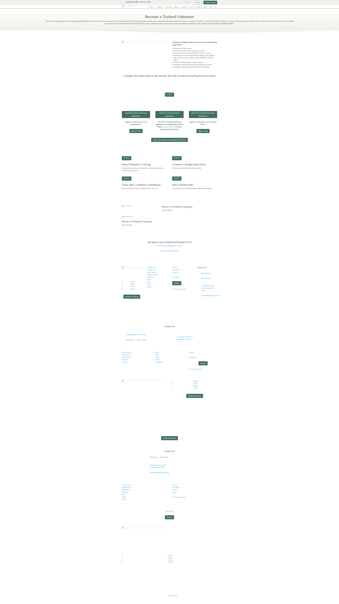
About (198, 7)
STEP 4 (127, 178)
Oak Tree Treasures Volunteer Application (203, 114)
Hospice (151, 7)
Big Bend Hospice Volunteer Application (136, 114)
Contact (211, 7)
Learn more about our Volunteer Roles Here (169, 140)
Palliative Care (151, 270)
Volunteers (176, 7)
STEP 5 (177, 178)
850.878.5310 (153, 457)
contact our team (169, 127)
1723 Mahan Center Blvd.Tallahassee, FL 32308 (208, 288)
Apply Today (136, 131)
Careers (187, 2)
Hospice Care (151, 267)
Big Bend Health (152, 275)
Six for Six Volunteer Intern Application (169, 114)
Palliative (159, 7)
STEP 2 (127, 158)
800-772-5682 (205, 278)
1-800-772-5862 (145, 2)
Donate (177, 283)
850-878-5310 (161, 246)
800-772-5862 (177, 246)
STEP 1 (169, 95)
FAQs (148, 280)
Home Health (168, 7)
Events (205, 7)
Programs (150, 277)
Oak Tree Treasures (179, 289)
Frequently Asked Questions (169, 251)
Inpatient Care (126, 355)
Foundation (184, 7)
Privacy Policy (172, 596)
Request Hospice (131, 297)
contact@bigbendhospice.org (210, 295)
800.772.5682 (164, 457)
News (191, 7)
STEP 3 (177, 158)
